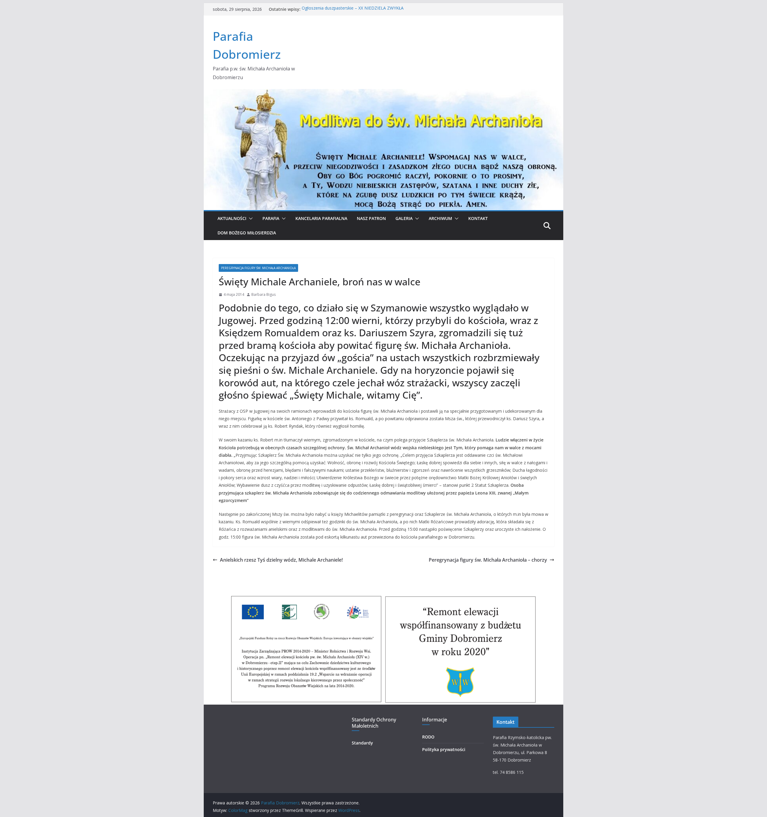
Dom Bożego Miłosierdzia (247, 233)
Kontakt (478, 218)
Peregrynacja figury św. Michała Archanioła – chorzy (488, 560)
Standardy (362, 743)
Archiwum (440, 218)
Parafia (270, 218)
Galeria (404, 218)
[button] (249, 218)
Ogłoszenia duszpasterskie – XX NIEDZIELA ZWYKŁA (353, 9)
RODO (428, 737)
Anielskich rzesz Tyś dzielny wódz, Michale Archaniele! (281, 560)
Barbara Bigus (263, 294)
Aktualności (232, 218)
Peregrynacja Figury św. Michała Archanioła (258, 268)
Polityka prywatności (443, 749)
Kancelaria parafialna (321, 218)
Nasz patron (371, 218)
